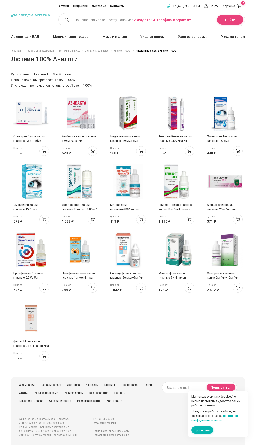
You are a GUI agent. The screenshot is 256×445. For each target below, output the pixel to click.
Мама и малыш (115, 37)
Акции (148, 384)
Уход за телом (233, 37)
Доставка (99, 6)
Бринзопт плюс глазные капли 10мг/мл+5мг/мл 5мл (175, 209)
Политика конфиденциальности (111, 431)
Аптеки (63, 6)
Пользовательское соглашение (111, 435)
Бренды (109, 384)
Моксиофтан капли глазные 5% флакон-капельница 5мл (173, 277)
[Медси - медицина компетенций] (30, 15)
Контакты (117, 6)
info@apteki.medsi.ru (105, 423)
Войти (214, 6)
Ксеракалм (182, 20)
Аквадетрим (144, 20)
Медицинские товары (71, 37)
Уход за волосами (193, 37)
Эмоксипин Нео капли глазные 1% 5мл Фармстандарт (222, 141)
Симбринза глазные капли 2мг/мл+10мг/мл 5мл (222, 277)
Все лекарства (98, 392)
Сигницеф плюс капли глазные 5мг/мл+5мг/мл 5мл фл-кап (126, 277)
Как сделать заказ (31, 400)
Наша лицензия (51, 384)
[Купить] (44, 151)
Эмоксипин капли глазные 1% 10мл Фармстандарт (25, 209)
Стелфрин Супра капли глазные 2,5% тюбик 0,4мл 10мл (29, 141)
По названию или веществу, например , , (133, 20)
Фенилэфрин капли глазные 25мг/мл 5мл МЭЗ (221, 209)
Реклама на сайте (89, 400)
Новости (119, 392)
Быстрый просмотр (31, 114)
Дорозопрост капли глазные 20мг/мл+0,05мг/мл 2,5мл (79, 209)
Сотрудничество (60, 400)
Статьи (23, 392)
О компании (27, 384)
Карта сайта (114, 400)
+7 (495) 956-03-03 (186, 6)
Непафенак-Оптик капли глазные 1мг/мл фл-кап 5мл (78, 277)
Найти (230, 20)
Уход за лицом (152, 37)
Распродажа (129, 384)
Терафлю (164, 20)
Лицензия (80, 6)
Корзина (233, 6)
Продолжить (202, 430)
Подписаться (221, 387)
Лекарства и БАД (25, 37)
